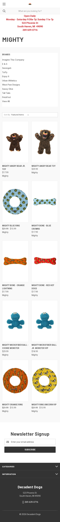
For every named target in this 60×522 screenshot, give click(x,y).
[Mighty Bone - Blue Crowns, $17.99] (44, 201)
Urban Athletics (9, 80)
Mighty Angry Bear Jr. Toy (13, 168)
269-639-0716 (31, 502)
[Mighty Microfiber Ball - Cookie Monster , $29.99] (15, 321)
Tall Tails (6, 93)
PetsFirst (6, 97)
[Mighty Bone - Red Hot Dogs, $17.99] (44, 261)
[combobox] (30, 11)
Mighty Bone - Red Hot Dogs (43, 287)
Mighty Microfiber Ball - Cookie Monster (15, 347)
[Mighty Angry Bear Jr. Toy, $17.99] (15, 142)
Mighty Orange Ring (12, 404)
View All (6, 101)
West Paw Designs (11, 84)
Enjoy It (5, 76)
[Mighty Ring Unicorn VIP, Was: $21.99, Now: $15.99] (44, 380)
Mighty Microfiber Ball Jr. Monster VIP (44, 347)
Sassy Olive (7, 89)
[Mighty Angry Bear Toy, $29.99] (44, 142)
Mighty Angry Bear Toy (43, 166)
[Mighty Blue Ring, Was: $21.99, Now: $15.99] (15, 201)
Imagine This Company (13, 59)
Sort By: (7, 115)
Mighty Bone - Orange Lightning (13, 287)
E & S (4, 64)
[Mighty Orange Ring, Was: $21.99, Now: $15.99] (15, 380)
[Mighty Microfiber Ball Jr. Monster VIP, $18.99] (44, 321)
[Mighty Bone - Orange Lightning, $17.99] (15, 261)
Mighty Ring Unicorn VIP (44, 404)
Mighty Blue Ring (11, 225)
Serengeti (6, 68)
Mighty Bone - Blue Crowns (41, 227)
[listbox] (20, 115)
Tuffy (4, 72)
